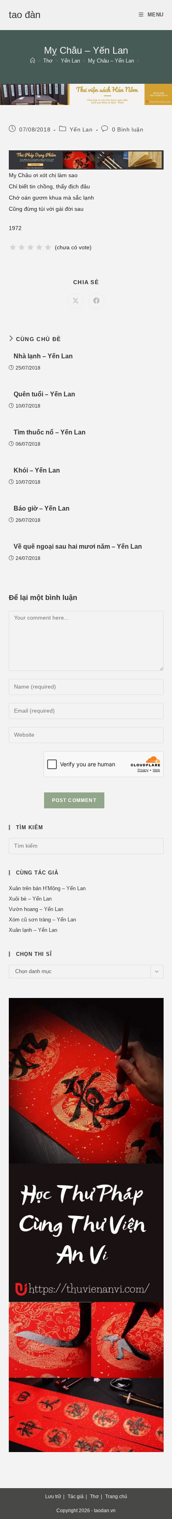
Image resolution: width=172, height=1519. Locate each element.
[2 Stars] (22, 247)
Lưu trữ (53, 1496)
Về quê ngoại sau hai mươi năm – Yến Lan (78, 546)
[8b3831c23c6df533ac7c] (86, 1225)
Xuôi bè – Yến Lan (30, 899)
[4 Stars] (39, 247)
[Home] (32, 61)
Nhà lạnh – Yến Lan (43, 356)
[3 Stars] (30, 247)
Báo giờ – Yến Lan (42, 508)
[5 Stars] (48, 247)
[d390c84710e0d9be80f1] (86, 94)
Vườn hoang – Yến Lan (36, 909)
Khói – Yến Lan (37, 470)
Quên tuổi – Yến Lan (44, 394)
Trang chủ (116, 1496)
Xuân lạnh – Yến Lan (33, 930)
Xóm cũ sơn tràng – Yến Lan (42, 920)
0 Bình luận (128, 129)
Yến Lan (81, 129)
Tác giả (76, 1496)
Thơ (94, 1496)
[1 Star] (13, 247)
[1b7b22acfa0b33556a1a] (86, 159)
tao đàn (24, 14)
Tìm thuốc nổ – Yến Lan (50, 432)
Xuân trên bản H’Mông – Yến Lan (47, 888)
